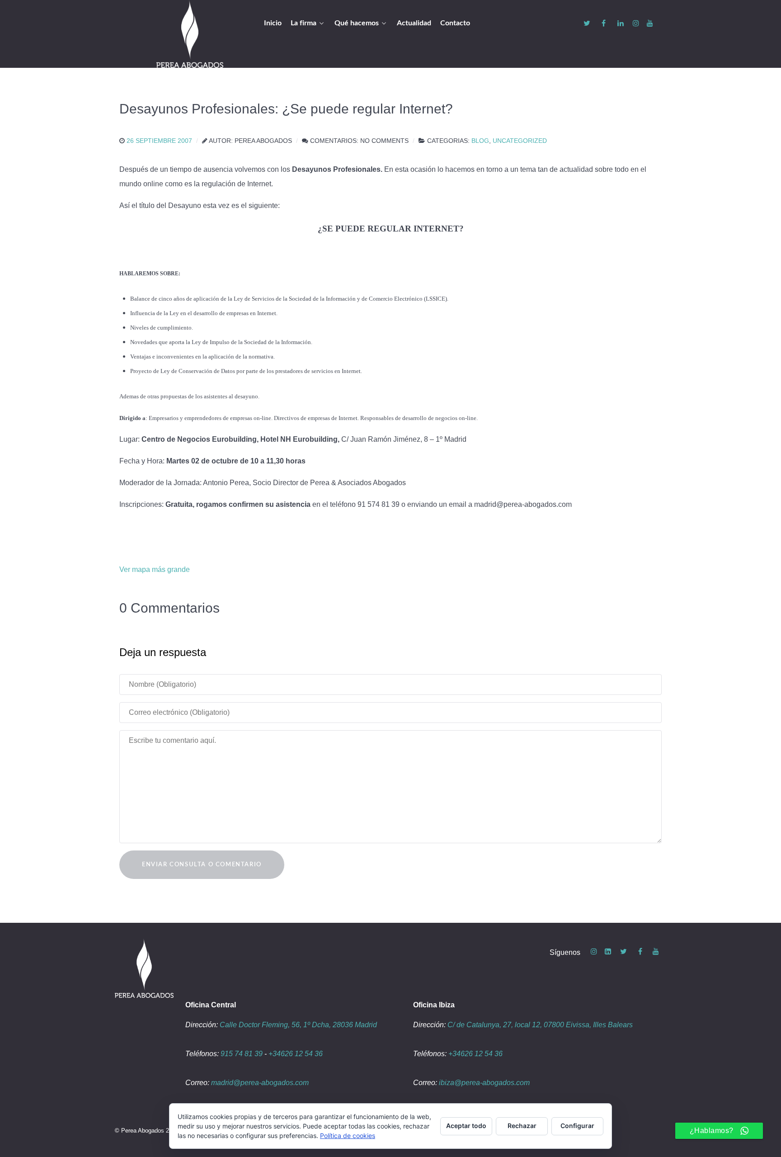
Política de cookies (347, 1135)
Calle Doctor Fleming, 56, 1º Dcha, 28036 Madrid (298, 1025)
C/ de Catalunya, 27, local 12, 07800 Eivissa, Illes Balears (540, 1025)
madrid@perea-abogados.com (260, 1082)
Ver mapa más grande (154, 569)
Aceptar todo (466, 1125)
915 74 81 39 (242, 1054)
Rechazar (522, 1125)
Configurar (577, 1125)
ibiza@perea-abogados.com (484, 1082)
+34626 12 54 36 (295, 1054)
